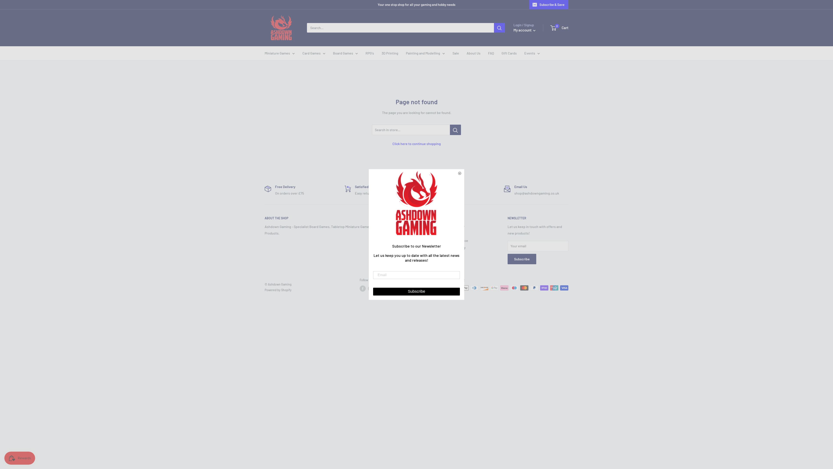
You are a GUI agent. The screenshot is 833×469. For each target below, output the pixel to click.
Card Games (311, 53)
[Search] (499, 28)
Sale (456, 53)
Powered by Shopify (278, 290)
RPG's (370, 53)
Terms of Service (455, 240)
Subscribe (522, 259)
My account (522, 30)
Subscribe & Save (551, 5)
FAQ (491, 53)
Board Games (343, 53)
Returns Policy (454, 226)
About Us (473, 53)
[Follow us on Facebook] (363, 288)
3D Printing (390, 53)
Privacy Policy (453, 233)
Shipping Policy (454, 247)
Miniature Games (277, 53)
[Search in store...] (455, 130)
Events (529, 53)
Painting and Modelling (423, 53)
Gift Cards (509, 53)
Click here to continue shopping (416, 144)
